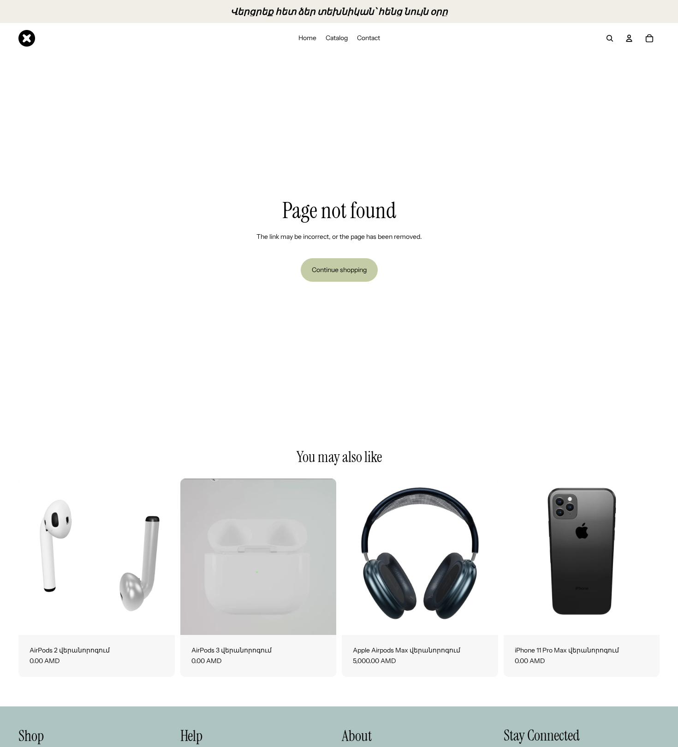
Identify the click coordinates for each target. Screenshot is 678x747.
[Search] (610, 38)
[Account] (629, 38)
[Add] (160, 620)
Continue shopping (339, 270)
